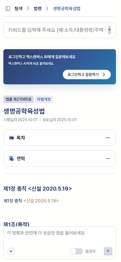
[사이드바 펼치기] (7, 8)
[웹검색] (76, 251)
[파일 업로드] (11, 251)
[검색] (109, 30)
